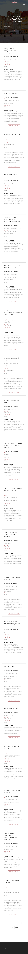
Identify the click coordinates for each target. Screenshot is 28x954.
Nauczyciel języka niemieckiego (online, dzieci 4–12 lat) (12, 624)
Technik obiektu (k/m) (12, 134)
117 (12, 927)
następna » (17, 927)
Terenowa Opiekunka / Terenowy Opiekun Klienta (12, 535)
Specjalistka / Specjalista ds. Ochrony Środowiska (13, 312)
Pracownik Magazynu (12, 709)
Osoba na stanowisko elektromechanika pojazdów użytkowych (12, 220)
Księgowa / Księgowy (11, 93)
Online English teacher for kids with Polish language (13, 445)
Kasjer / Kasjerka (10, 666)
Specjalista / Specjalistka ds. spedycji (10, 51)
